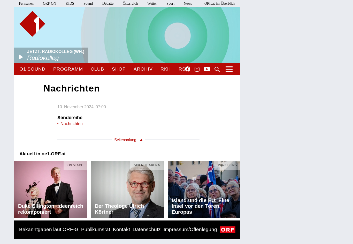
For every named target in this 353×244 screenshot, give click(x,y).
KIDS (70, 3)
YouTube (207, 69)
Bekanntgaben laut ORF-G (49, 229)
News (188, 3)
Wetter (152, 3)
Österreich (130, 3)
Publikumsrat (95, 229)
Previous (18, 188)
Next (236, 188)
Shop (119, 69)
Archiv (143, 69)
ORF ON (49, 3)
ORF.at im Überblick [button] (219, 3)
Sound (88, 3)
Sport (170, 3)
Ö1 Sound (32, 69)
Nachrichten (71, 123)
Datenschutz (147, 229)
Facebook (187, 69)
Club (97, 69)
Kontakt (121, 229)
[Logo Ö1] (32, 24)
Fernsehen (26, 3)
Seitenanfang (125, 140)
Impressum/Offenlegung (190, 229)
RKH (165, 69)
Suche (217, 69)
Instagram (197, 69)
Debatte (107, 3)
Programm (68, 69)
